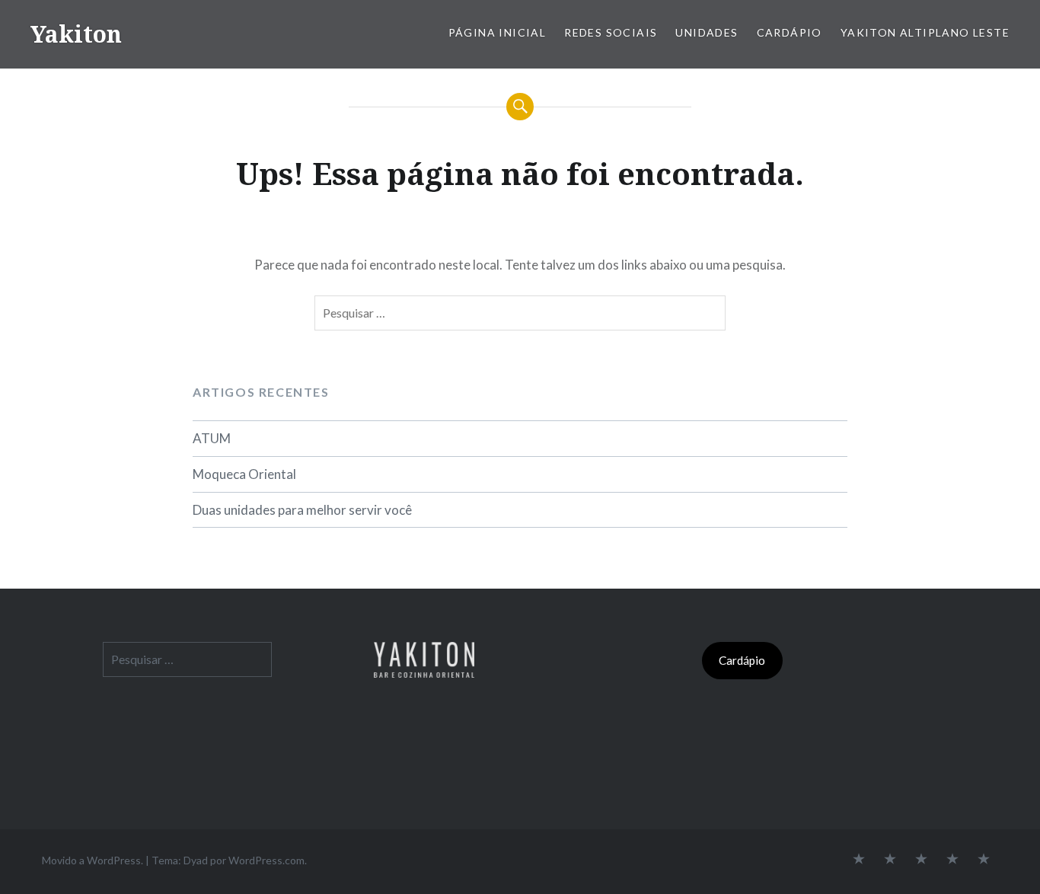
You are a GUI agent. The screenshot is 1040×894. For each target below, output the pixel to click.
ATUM (212, 438)
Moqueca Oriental (244, 474)
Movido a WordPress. (92, 860)
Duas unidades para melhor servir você (302, 510)
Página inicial (497, 32)
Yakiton (76, 33)
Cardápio (789, 32)
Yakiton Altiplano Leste (925, 32)
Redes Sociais (610, 32)
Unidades (706, 32)
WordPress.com (266, 860)
